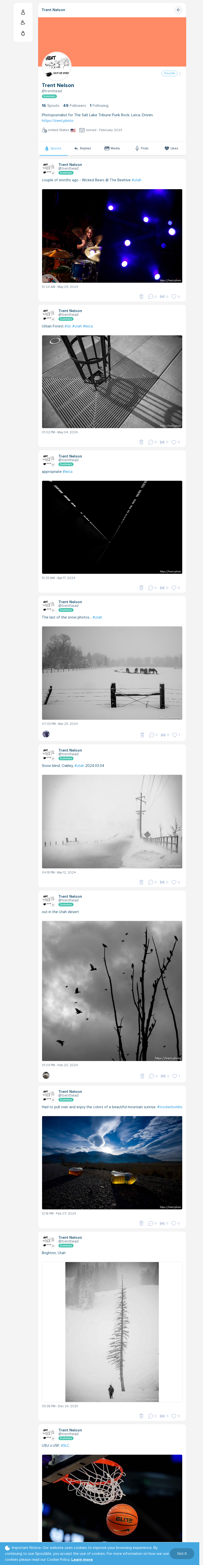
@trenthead (52, 91)
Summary (49, 96)
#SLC (65, 1445)
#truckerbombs (169, 1107)
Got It (182, 1553)
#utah (136, 180)
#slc (68, 326)
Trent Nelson (53, 10)
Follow (169, 73)
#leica (88, 326)
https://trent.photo (58, 120)
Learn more (82, 1559)
